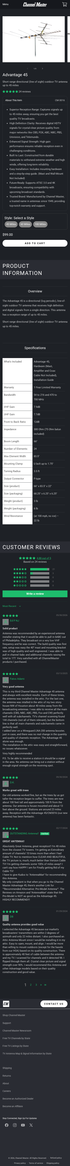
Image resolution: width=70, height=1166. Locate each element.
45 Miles (11, 224)
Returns (7, 1075)
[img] (10, 615)
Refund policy (56, 1158)
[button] (5, 4)
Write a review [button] (35, 593)
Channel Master (22, 1158)
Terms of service (36, 1163)
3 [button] (36, 984)
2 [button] (30, 984)
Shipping (7, 1068)
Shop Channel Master (14, 1015)
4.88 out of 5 (44, 558)
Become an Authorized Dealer (18, 1098)
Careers (7, 1091)
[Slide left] (27, 68)
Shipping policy (52, 1163)
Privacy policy (20, 1163)
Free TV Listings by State (16, 1046)
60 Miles (25, 224)
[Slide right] (42, 68)
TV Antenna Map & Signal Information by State (27, 1053)
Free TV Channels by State (16, 1038)
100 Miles (40, 224)
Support (7, 1023)
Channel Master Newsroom (17, 1030)
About (6, 1083)
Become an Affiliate (13, 1106)
